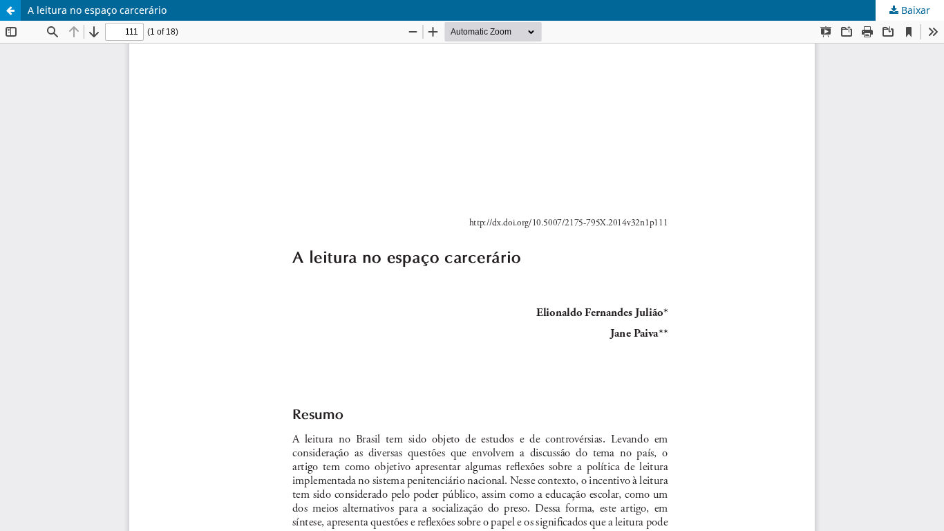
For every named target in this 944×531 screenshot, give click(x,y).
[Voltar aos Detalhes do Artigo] (10, 10)
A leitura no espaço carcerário (97, 10)
